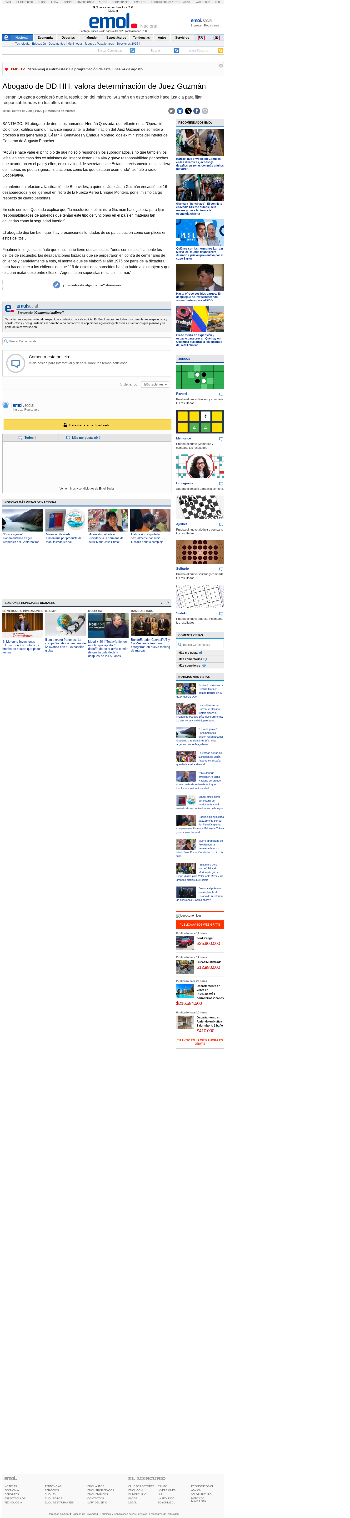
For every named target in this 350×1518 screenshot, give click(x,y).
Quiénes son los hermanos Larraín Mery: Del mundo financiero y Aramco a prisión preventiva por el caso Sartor (199, 253)
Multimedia (75, 43)
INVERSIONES (166, 1490)
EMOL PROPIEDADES (100, 1490)
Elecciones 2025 (127, 43)
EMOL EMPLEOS (97, 1494)
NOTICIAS (11, 1486)
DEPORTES (12, 1494)
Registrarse (211, 25)
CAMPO (162, 1486)
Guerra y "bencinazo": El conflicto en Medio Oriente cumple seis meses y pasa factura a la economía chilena (199, 208)
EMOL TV (50, 1494)
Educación (39, 43)
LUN (160, 1494)
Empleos (140, 2)
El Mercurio (24, 2)
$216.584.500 (189, 1003)
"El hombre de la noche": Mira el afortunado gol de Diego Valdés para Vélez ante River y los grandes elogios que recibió (199, 872)
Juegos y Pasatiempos (99, 43)
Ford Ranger (205, 938)
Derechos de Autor (59, 1514)
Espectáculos (116, 37)
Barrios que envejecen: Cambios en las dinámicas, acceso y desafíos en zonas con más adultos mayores (200, 164)
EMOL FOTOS (53, 1498)
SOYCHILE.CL (166, 1502)
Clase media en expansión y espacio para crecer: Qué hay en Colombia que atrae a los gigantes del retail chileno (199, 340)
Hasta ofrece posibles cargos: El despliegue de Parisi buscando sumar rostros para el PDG (198, 297)
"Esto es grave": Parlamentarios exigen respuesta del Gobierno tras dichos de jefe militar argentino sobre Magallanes (21, 542)
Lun (217, 2)
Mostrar (113, 10)
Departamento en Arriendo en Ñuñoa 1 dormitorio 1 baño (210, 1021)
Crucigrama (184, 483)
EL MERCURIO (137, 1494)
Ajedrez (181, 524)
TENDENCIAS (53, 1486)
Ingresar (196, 25)
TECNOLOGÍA (13, 1502)
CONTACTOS (95, 1498)
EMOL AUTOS (95, 1486)
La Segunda (202, 2)
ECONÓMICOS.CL (202, 1486)
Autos (103, 2)
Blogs (42, 2)
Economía (45, 37)
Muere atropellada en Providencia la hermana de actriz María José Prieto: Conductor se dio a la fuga (199, 848)
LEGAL (132, 1502)
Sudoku (182, 613)
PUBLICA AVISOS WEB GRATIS (200, 924)
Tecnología (22, 43)
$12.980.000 (208, 967)
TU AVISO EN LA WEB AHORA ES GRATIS (200, 1042)
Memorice (183, 438)
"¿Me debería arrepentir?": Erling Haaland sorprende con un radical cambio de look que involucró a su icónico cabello (198, 781)
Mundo (91, 37)
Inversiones (85, 2)
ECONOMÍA (12, 1490)
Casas (186, 2)
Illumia (51, 611)
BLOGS (132, 1498)
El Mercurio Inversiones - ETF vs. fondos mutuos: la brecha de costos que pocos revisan (21, 647)
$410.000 (205, 1030)
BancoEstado (142, 611)
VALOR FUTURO (201, 1494)
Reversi (181, 394)
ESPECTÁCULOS (15, 1498)
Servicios (182, 37)
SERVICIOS (52, 1490)
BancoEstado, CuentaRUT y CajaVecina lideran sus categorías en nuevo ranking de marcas (150, 645)
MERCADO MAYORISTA (198, 1500)
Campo (68, 2)
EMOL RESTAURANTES (59, 1502)
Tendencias (141, 37)
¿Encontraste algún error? (91, 285)
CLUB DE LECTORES (141, 1486)
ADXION (196, 1490)
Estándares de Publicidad (164, 1514)
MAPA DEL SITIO (97, 1502)
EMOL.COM (135, 1490)
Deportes (68, 37)
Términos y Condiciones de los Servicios (123, 1514)
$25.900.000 (208, 943)
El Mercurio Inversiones (22, 611)
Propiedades (121, 2)
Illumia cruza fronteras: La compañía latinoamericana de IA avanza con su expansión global (65, 645)
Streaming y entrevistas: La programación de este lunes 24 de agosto (85, 69)
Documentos (57, 43)
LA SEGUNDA (166, 1498)
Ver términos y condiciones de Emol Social (87, 488)
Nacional (21, 37)
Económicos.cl (161, 2)
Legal (55, 2)
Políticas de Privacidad (85, 1514)
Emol (8, 2)
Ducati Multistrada (209, 962)
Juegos (184, 358)
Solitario (182, 568)
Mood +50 (95, 611)
